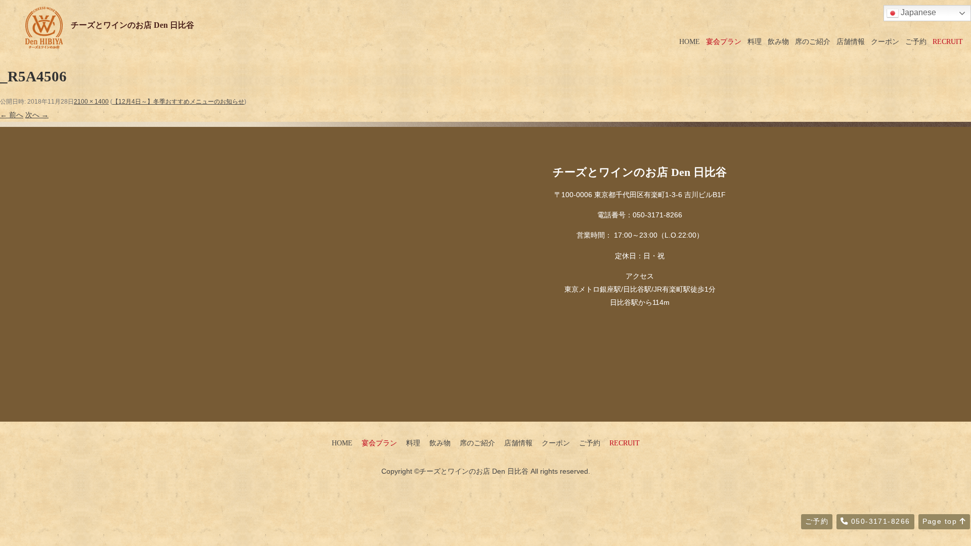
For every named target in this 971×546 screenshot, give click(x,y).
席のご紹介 (812, 41)
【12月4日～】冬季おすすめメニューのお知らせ (178, 101)
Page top (941, 521)
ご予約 (915, 41)
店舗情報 (850, 41)
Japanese (917, 12)
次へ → (37, 115)
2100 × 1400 (91, 101)
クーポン (885, 41)
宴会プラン (723, 41)
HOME (689, 41)
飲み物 (778, 41)
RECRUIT (948, 41)
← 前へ (11, 115)
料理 (754, 41)
